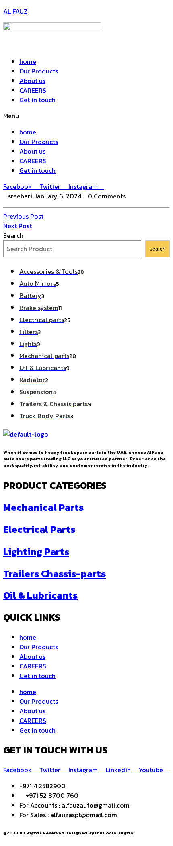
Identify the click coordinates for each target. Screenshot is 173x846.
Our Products (38, 71)
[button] (86, 116)
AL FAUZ (15, 11)
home (27, 61)
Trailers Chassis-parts (54, 574)
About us (32, 80)
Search (13, 235)
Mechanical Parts (43, 507)
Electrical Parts (39, 529)
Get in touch (37, 100)
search (157, 249)
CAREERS (32, 90)
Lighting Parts (36, 551)
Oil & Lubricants (40, 595)
